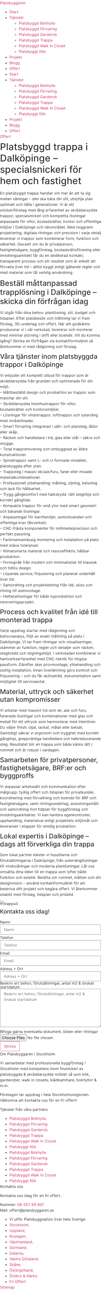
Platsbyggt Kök (32, 51)
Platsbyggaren (13, 2)
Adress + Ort (11, 969)
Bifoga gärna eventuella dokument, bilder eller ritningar (49, 1031)
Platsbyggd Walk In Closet (42, 45)
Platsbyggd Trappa (36, 40)
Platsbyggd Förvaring (38, 28)
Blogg (14, 62)
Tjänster (16, 17)
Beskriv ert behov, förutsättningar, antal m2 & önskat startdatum (47, 985)
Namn (5, 922)
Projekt (15, 57)
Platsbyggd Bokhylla (37, 23)
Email (5, 953)
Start (13, 11)
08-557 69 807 (30, 1204)
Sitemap (7, 1287)
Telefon (6, 937)
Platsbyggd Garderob (38, 34)
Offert (14, 68)
